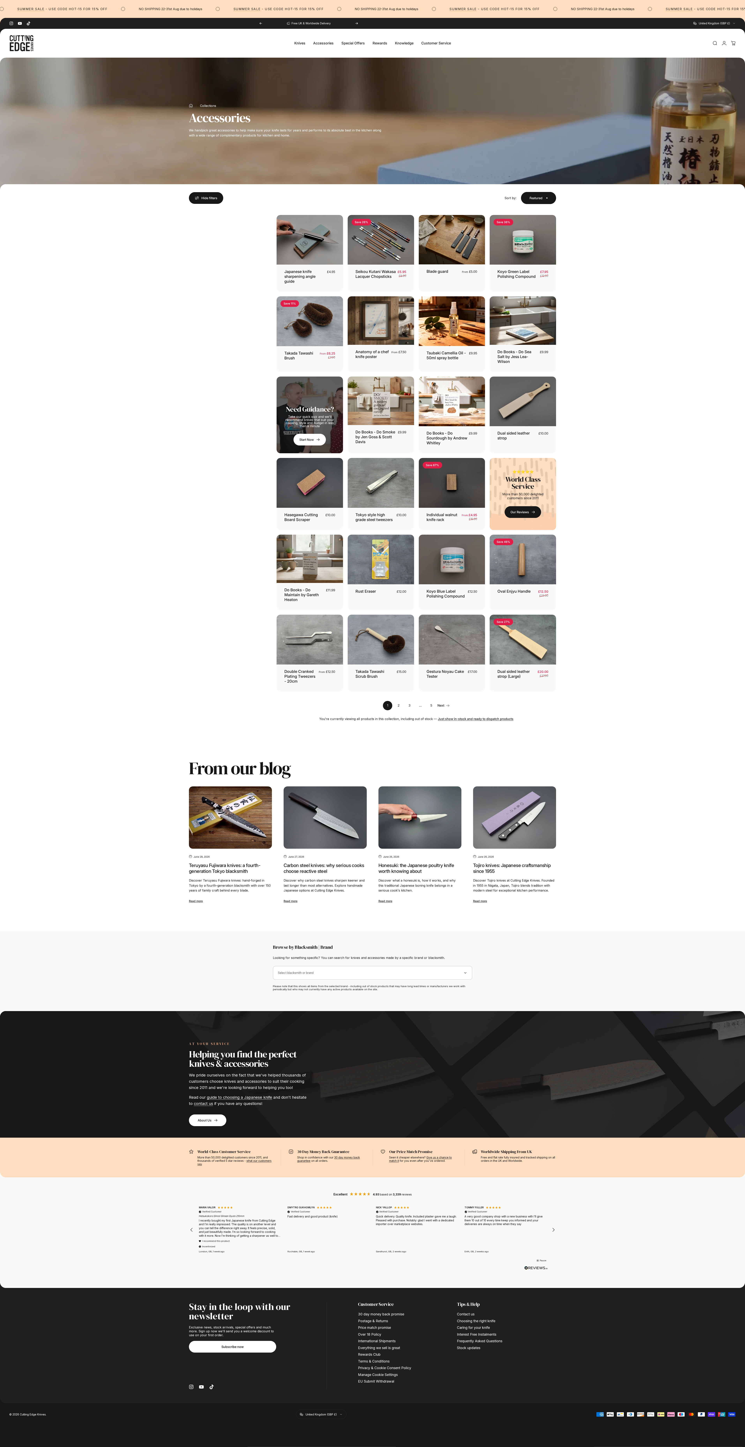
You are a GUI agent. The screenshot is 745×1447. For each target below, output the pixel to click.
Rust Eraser (365, 591)
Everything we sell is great (379, 1348)
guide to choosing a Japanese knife (239, 1097)
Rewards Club (369, 1354)
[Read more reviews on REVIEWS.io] (536, 1268)
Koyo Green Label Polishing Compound (516, 274)
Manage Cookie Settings (378, 1375)
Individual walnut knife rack (442, 517)
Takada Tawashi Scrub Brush (369, 674)
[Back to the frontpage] (191, 106)
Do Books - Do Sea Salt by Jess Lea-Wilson (514, 356)
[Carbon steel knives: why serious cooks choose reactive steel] (325, 817)
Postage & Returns (373, 1321)
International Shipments (377, 1341)
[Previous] (261, 23)
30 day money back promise (381, 1314)
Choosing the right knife (476, 1321)
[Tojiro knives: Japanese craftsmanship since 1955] (514, 817)
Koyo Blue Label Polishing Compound (446, 594)
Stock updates (468, 1348)
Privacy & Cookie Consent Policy (384, 1368)
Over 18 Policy (369, 1334)
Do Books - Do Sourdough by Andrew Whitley (447, 438)
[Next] (356, 23)
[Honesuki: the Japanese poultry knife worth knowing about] (419, 817)
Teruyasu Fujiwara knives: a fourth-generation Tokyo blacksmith (224, 868)
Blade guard (437, 271)
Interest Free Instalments (476, 1334)
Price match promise (374, 1328)
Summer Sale (146, 9)
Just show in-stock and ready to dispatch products (475, 719)
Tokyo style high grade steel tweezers (374, 517)
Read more (196, 901)
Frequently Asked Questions (479, 1341)
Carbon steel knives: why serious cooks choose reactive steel (324, 868)
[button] (191, 1230)
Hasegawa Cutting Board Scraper (301, 517)
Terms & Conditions (374, 1361)
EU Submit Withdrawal (376, 1381)
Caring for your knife (473, 1328)
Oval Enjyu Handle (514, 591)
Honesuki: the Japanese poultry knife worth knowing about (416, 868)
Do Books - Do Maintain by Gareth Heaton (301, 595)
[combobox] (714, 23)
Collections (208, 106)
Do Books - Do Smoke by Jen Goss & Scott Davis (375, 437)
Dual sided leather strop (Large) (513, 674)
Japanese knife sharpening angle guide (300, 276)
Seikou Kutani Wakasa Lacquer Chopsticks (375, 274)
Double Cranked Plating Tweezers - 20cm (299, 676)
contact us (203, 1103)
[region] (372, 1230)
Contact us (465, 1314)
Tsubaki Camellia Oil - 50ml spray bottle (446, 355)
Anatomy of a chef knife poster (372, 354)
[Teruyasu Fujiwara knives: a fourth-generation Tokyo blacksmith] (230, 817)
